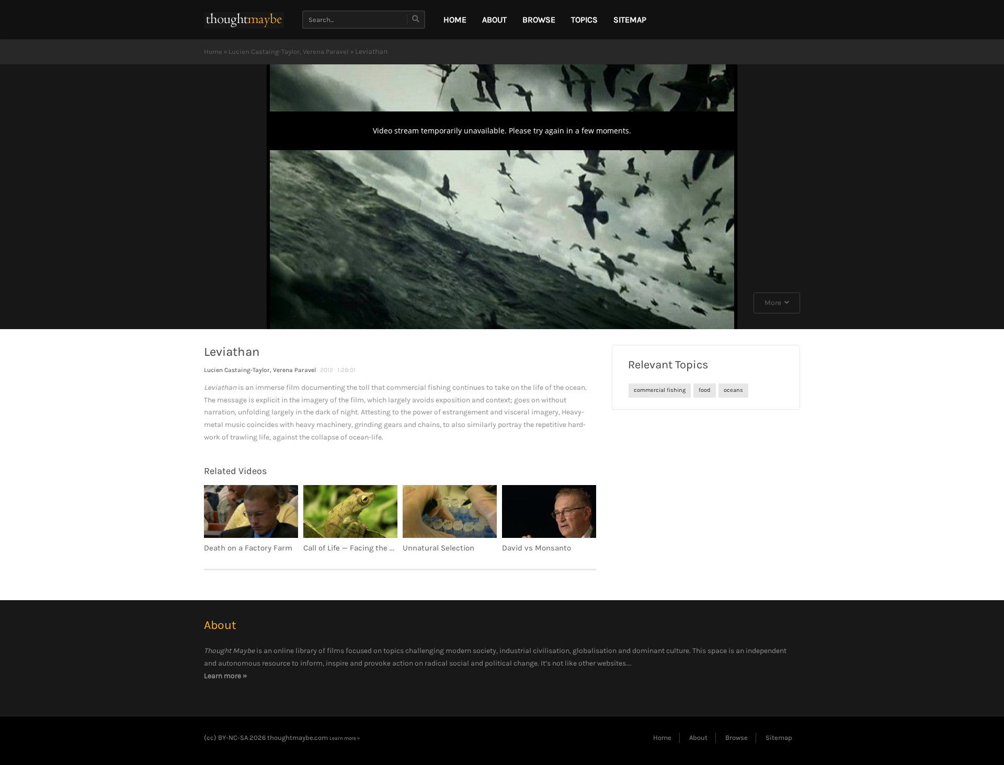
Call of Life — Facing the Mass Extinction (375, 548)
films (335, 650)
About (494, 20)
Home (213, 51)
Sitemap (629, 20)
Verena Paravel (326, 51)
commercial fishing (660, 390)
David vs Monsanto (536, 548)
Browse (538, 20)
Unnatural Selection (438, 548)
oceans (733, 390)
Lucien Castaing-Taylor (264, 51)
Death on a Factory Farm (248, 548)
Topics (584, 20)
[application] (502, 196)
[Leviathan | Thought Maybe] (244, 20)
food (705, 390)
